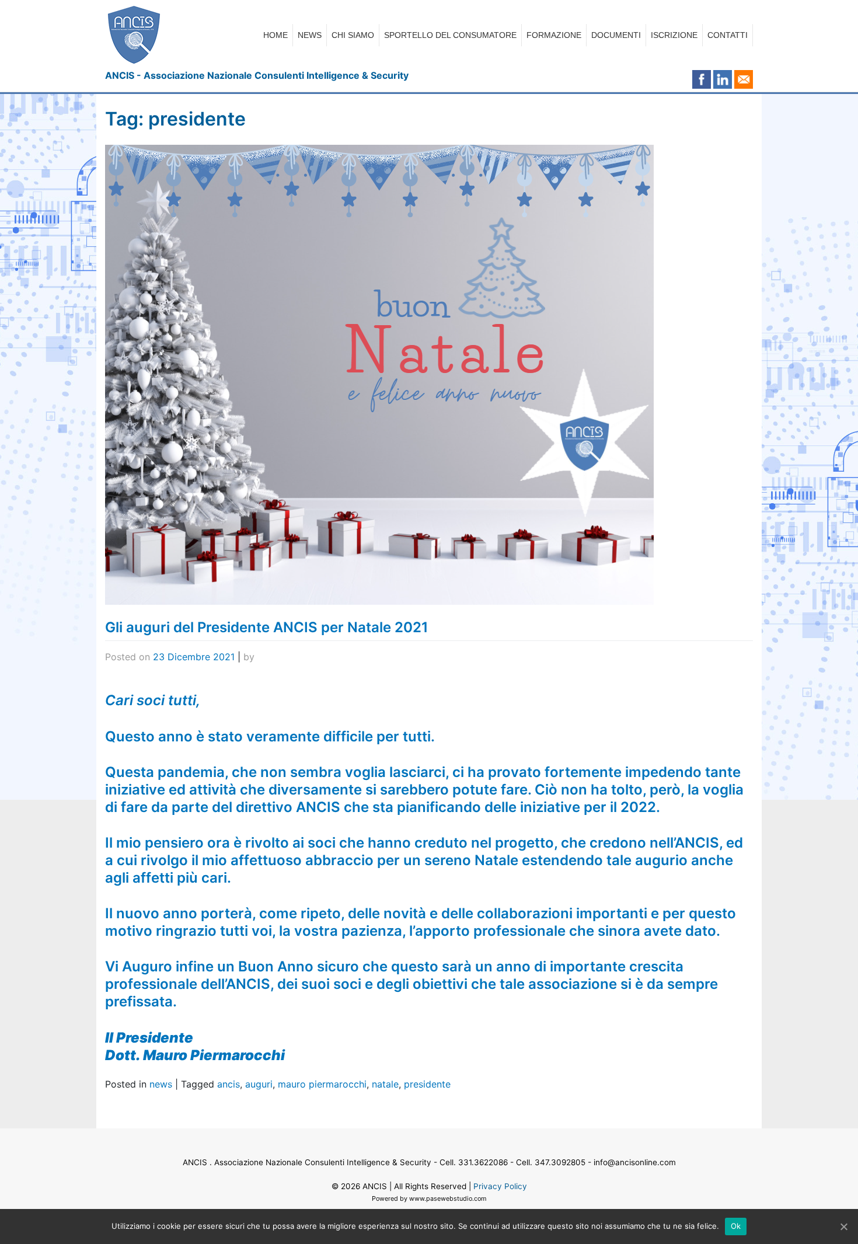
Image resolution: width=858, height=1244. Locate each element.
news (160, 1084)
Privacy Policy (500, 1186)
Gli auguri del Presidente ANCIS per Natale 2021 (266, 627)
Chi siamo (353, 35)
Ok (736, 1226)
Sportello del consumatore (450, 35)
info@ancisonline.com (635, 1162)
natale (385, 1084)
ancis (228, 1084)
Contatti (727, 35)
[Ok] (843, 1226)
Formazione (553, 35)
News (310, 35)
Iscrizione (674, 35)
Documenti (616, 35)
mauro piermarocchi (322, 1084)
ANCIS (374, 1186)
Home (275, 35)
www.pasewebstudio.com (447, 1198)
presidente (427, 1084)
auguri (259, 1084)
